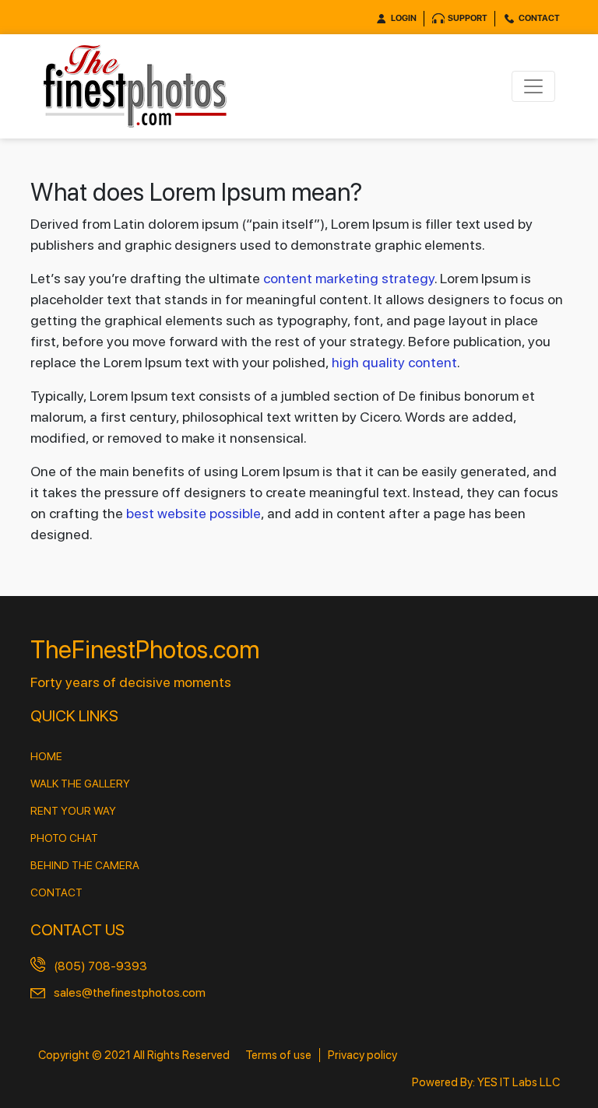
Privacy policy (362, 1055)
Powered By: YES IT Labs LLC (486, 1082)
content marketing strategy (348, 278)
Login (404, 18)
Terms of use (278, 1055)
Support (467, 18)
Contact (539, 18)
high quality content (394, 362)
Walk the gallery (80, 783)
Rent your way (73, 811)
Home (46, 756)
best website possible (193, 513)
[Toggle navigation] (533, 86)
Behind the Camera (84, 865)
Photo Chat (64, 838)
